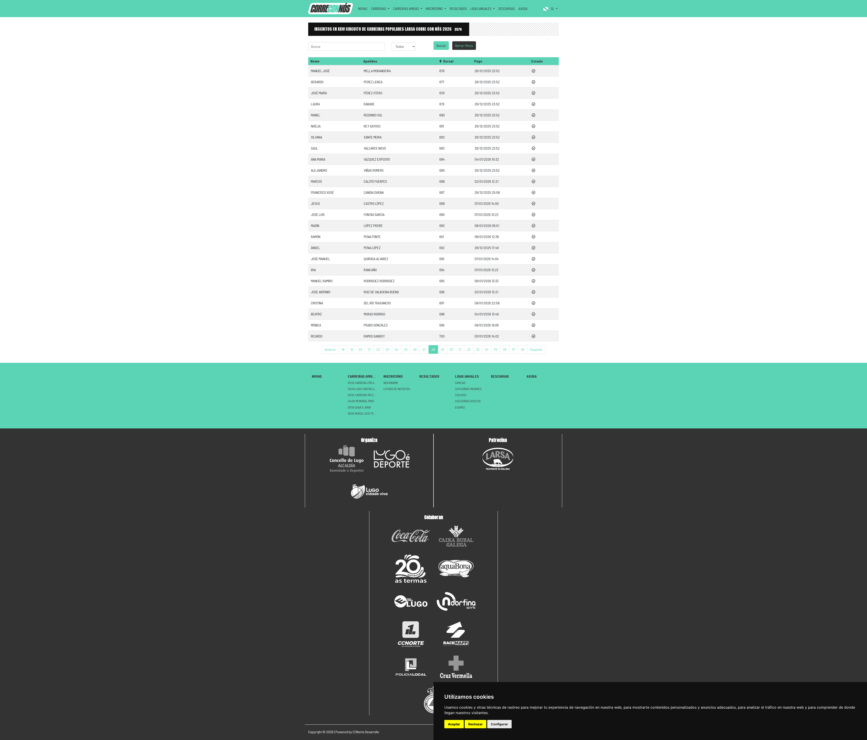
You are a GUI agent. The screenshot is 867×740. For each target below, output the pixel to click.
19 (351, 349)
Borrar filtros (464, 45)
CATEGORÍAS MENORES (468, 389)
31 (460, 349)
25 (406, 349)
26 (415, 349)
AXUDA (522, 8)
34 (486, 349)
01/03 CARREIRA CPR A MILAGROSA (364, 383)
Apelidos (370, 61)
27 (424, 349)
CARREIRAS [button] (379, 8)
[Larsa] (498, 459)
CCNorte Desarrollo (366, 732)
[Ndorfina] (456, 601)
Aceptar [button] (454, 724)
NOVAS (362, 8)
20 (360, 349)
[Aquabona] (456, 569)
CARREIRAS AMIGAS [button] (406, 8)
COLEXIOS (460, 395)
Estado (537, 61)
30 (451, 349)
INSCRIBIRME (390, 383)
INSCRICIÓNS (393, 376)
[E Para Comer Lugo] (411, 601)
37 (513, 349)
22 (378, 349)
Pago (478, 61)
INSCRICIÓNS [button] (434, 8)
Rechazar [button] (475, 724)
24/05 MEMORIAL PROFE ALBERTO (364, 401)
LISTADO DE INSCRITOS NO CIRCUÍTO (399, 389)
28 (433, 349)
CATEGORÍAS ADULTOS (468, 401)
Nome (314, 61)
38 (522, 349)
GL (552, 8)
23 (387, 349)
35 (495, 349)
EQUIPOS (460, 407)
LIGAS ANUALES (467, 376)
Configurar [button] (499, 724)
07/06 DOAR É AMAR (359, 407)
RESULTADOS (458, 8)
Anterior (330, 349)
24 (396, 349)
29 (442, 349)
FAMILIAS (460, 383)
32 (469, 349)
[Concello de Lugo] (346, 459)
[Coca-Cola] (411, 536)
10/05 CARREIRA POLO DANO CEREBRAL (364, 395)
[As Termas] (411, 569)
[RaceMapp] (456, 634)
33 (477, 349)
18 (343, 349)
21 (369, 349)
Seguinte (536, 349)
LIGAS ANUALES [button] (481, 8)
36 (504, 349)
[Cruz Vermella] (456, 667)
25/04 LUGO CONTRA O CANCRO (364, 389)
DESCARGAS (507, 8)
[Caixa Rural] (456, 536)
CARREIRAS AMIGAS (362, 376)
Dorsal (448, 61)
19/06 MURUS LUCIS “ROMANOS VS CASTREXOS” (364, 413)
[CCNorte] (411, 634)
